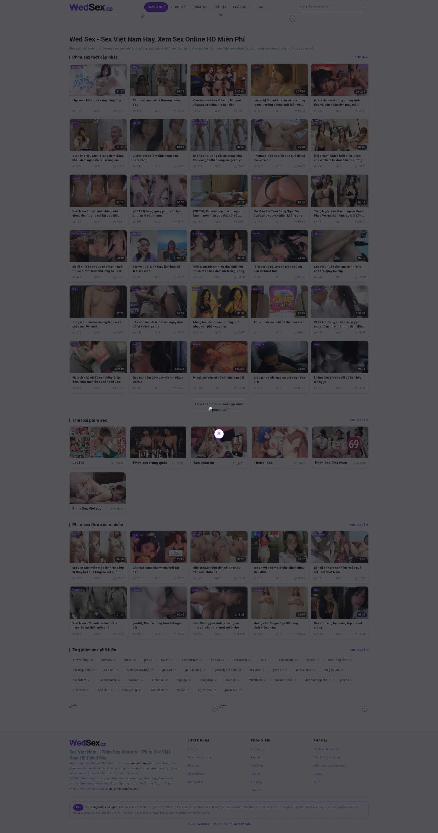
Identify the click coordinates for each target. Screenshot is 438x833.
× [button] (219, 433)
